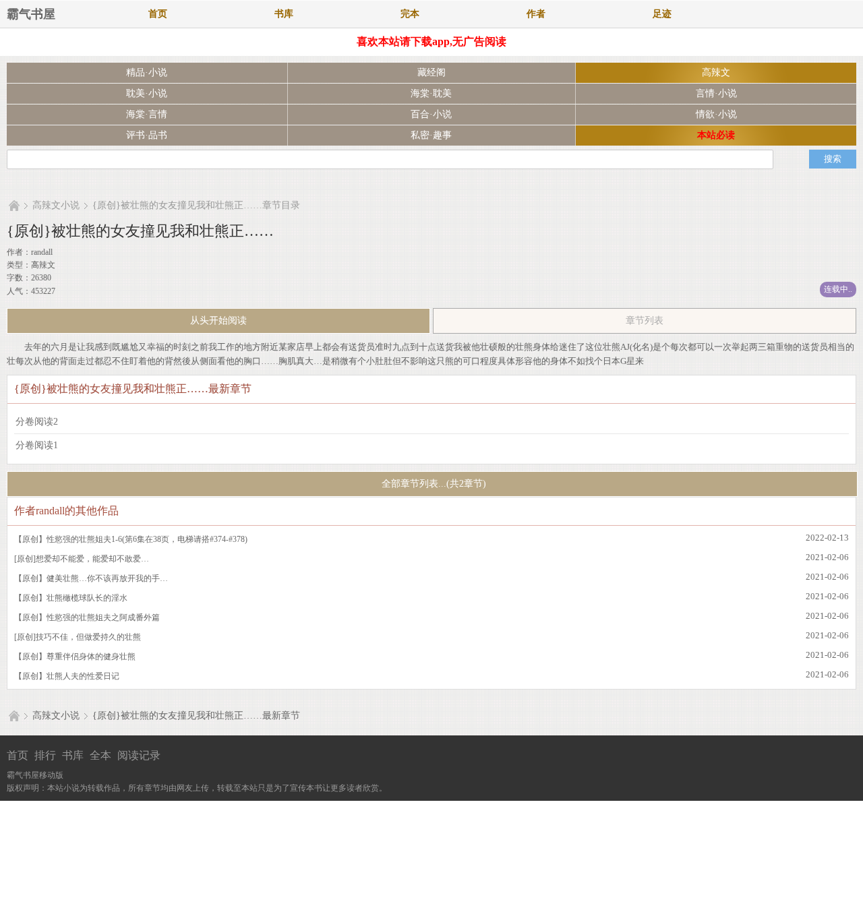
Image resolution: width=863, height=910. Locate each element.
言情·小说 (716, 93)
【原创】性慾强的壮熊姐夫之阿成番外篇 (87, 617)
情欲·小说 (716, 114)
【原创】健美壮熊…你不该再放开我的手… (91, 578)
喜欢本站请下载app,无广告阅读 (431, 41)
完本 (409, 14)
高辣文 (716, 72)
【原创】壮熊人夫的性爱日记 (66, 676)
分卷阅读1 (37, 445)
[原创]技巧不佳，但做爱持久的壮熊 (77, 637)
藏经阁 (431, 72)
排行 (45, 755)
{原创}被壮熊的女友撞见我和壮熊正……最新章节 (196, 715)
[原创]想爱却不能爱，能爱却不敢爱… (81, 559)
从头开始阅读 (218, 320)
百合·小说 (431, 114)
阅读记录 (138, 755)
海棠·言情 (146, 114)
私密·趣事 (431, 135)
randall (42, 252)
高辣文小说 (56, 205)
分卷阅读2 (37, 422)
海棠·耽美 (431, 93)
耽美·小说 (146, 93)
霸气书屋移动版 (35, 775)
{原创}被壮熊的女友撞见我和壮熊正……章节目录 (196, 205)
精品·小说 (146, 72)
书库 (283, 14)
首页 (157, 14)
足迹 (662, 14)
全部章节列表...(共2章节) (432, 484)
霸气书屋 (31, 14)
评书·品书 (146, 135)
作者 (536, 14)
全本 (100, 755)
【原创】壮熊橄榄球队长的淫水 (70, 598)
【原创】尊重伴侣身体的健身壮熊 (75, 656)
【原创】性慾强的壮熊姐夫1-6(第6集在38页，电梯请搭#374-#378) (130, 539)
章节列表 (644, 320)
